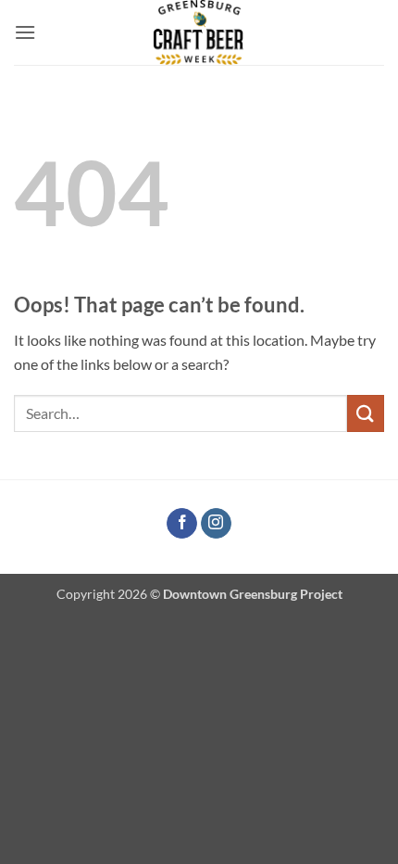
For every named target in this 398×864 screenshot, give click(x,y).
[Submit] (365, 413)
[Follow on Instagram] (216, 524)
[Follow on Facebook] (182, 524)
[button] (25, 32)
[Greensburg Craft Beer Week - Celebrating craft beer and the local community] (199, 32)
